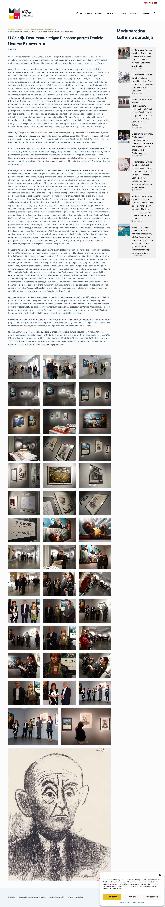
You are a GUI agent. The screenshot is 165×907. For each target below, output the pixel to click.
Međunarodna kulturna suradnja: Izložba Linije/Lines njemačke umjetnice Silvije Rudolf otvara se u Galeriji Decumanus (142, 82)
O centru (98, 13)
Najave (124, 13)
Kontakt (146, 13)
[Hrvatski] (145, 3)
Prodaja (134, 13)
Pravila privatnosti (138, 902)
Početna (78, 13)
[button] (160, 875)
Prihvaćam (112, 897)
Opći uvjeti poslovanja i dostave (32, 897)
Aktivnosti (111, 13)
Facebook (12, 897)
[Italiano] (152, 3)
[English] (149, 3)
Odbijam (132, 897)
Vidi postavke (152, 897)
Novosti (88, 13)
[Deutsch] (155, 3)
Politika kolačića (124, 902)
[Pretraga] (155, 13)
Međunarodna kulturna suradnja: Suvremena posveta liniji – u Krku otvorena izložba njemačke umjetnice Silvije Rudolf (142, 58)
